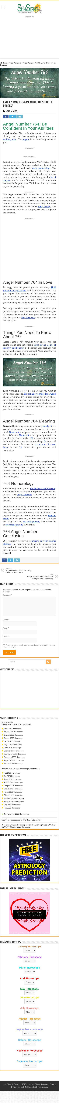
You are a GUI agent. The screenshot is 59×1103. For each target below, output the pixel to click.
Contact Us (22, 1087)
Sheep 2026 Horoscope (13, 795)
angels (26, 139)
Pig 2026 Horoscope (12, 808)
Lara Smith (11, 111)
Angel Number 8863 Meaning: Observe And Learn (19, 571)
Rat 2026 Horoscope (12, 773)
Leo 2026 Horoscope (12, 741)
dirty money (44, 206)
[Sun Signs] (29, 8)
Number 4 (24, 435)
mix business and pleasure (42, 488)
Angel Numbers (15, 63)
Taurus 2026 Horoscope (13, 732)
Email (6, 628)
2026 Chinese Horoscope (18, 769)
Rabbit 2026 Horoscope (13, 782)
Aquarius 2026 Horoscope (14, 760)
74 (20, 447)
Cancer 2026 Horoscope (13, 738)
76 (31, 438)
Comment (7, 595)
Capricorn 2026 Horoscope (14, 757)
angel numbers (24, 494)
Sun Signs (7, 1084)
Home (4, 63)
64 (45, 441)
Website (6, 637)
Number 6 (14, 432)
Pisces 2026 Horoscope (13, 764)
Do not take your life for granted (40, 393)
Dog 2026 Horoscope (12, 805)
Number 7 (47, 426)
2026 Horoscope (14, 724)
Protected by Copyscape (38, 1087)
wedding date (9, 139)
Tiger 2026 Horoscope (12, 779)
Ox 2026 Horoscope (12, 776)
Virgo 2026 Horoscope (13, 744)
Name (6, 620)
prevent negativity (14, 524)
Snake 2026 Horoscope (13, 789)
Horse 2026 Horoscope (13, 792)
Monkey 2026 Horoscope (14, 798)
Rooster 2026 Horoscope (14, 801)
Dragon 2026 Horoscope (13, 786)
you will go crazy (31, 521)
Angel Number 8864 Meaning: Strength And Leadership (40, 577)
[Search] (48, 662)
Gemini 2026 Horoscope (13, 735)
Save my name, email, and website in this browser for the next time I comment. (29, 646)
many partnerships (41, 168)
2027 (39, 820)
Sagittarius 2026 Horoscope (15, 754)
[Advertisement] (29, 690)
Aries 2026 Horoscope (13, 729)
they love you (28, 317)
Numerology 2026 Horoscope (16, 814)
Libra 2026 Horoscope (12, 748)
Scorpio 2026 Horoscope (13, 751)
